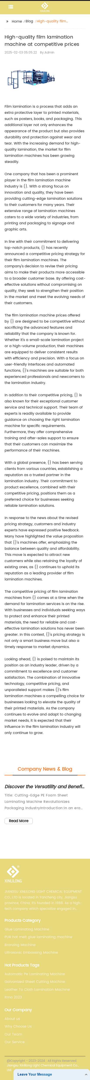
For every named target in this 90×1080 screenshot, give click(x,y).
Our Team (13, 1034)
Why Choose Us (18, 1026)
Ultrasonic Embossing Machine (31, 952)
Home (17, 21)
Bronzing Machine (20, 945)
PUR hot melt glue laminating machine (38, 937)
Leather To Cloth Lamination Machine (37, 989)
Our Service (15, 1042)
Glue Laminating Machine (27, 929)
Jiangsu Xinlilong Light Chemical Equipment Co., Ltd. (43, 1068)
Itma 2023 (13, 997)
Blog (29, 21)
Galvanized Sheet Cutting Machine (35, 981)
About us (12, 1019)
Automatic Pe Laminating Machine (35, 974)
